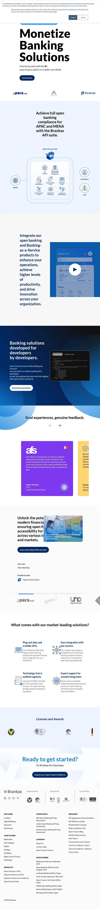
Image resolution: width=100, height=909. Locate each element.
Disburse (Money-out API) (14, 874)
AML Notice (73, 838)
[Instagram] (13, 798)
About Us (39, 843)
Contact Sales (41, 847)
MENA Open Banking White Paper (49, 886)
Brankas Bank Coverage (77, 825)
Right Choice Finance (12, 856)
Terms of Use (74, 852)
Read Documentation (21, 388)
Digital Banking (10, 821)
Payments (8, 825)
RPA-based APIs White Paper (47, 893)
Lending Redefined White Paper (48, 873)
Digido (6, 846)
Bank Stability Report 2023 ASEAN (49, 889)
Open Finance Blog (76, 831)
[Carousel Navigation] (55, 425)
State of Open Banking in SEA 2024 (49, 876)
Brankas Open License (77, 835)
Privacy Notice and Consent (79, 842)
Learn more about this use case (33, 550)
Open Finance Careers (44, 850)
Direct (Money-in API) (12, 871)
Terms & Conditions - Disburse (80, 849)
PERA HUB (8, 839)
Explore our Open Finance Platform (50, 775)
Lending (7, 818)
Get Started (27, 78)
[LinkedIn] (5, 798)
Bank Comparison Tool (77, 828)
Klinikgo (7, 850)
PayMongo (8, 860)
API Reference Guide (77, 821)
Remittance (8, 828)
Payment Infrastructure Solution (16, 878)
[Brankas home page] (13, 791)
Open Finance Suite (11, 881)
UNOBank (7, 853)
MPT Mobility (9, 843)
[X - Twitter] (18, 798)
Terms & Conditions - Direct (79, 845)
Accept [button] (73, 17)
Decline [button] (83, 17)
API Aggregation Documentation (81, 818)
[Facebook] (9, 798)
